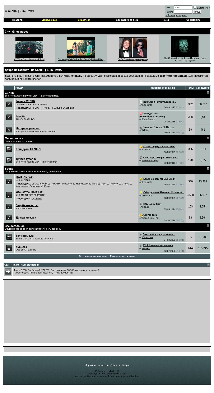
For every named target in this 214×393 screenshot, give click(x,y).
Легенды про (99, 183)
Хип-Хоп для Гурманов (28, 186)
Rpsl (124, 373)
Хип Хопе (135, 376)
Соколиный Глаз (150, 218)
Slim (36, 108)
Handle (145, 207)
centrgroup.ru (112, 364)
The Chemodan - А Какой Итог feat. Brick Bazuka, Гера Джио (185, 59)
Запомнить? (203, 7)
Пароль (169, 11)
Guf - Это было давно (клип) (133, 59)
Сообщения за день (127, 20)
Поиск (165, 20)
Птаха (46, 108)
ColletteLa (147, 149)
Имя (168, 7)
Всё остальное (14, 226)
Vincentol (147, 195)
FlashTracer (148, 119)
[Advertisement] (107, 312)
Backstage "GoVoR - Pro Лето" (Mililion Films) (81, 59)
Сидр (47, 186)
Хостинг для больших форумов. (91, 376)
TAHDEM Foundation (61, 183)
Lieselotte (147, 105)
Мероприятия (14, 138)
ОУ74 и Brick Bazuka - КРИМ (29, 59)
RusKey (114, 183)
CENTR (9, 92)
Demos (38, 198)
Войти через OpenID (176, 15)
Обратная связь (94, 364)
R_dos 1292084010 (63, 272)
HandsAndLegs (150, 160)
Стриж (125, 183)
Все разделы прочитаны (93, 256)
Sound (9, 168)
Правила (17, 20)
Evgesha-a (147, 237)
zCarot (101, 373)
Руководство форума (122, 256)
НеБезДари (82, 183)
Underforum (193, 20)
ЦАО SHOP (40, 183)
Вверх (125, 364)
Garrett (146, 248)
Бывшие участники (64, 108)
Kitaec (145, 130)
